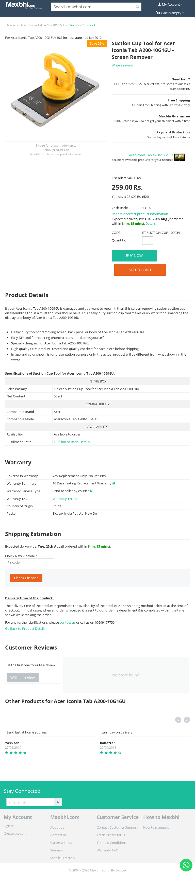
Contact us (58, 835)
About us (57, 827)
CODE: (116, 232)
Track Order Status (111, 835)
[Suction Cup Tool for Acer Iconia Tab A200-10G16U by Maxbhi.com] (56, 91)
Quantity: (119, 240)
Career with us (61, 842)
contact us (68, 622)
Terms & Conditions (111, 842)
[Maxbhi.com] (24, 5)
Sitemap (56, 850)
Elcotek (121, 870)
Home (10, 25)
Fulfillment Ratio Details (72, 442)
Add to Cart (140, 269)
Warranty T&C (107, 850)
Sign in (9, 826)
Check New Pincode (20, 556)
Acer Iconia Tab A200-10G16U (42, 25)
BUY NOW (134, 255)
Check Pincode (26, 577)
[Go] (58, 802)
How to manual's (156, 827)
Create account (15, 833)
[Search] (137, 7)
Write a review (122, 65)
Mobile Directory (62, 857)
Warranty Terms (65, 498)
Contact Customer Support (117, 827)
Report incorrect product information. (140, 214)
